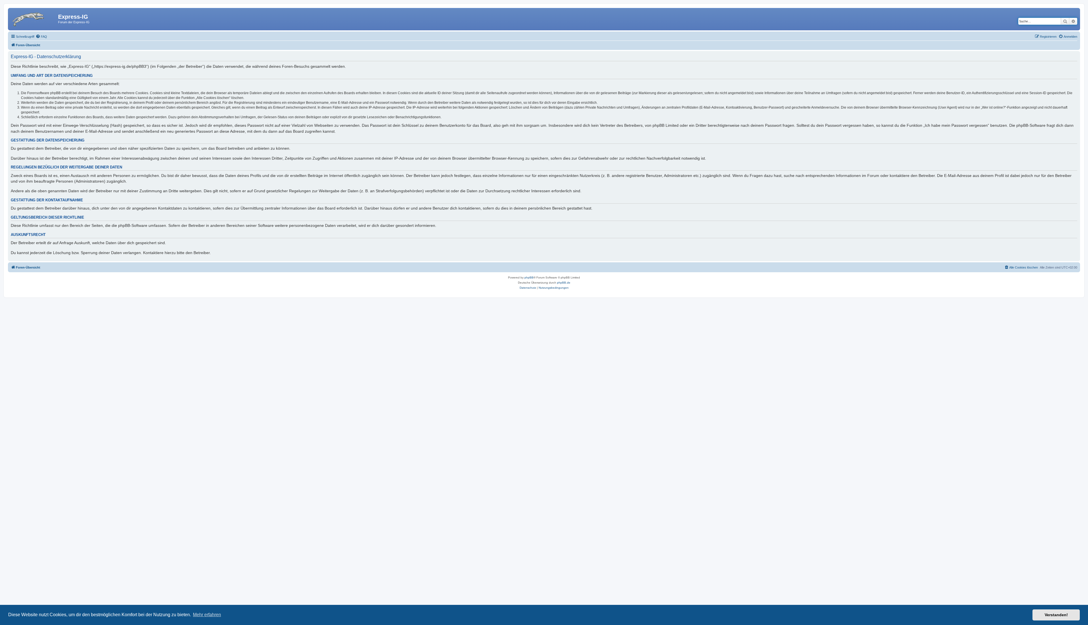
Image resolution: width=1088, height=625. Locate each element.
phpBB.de (563, 282)
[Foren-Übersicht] (33, 18)
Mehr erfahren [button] (207, 614)
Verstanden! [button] (1056, 615)
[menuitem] (41, 36)
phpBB (529, 277)
